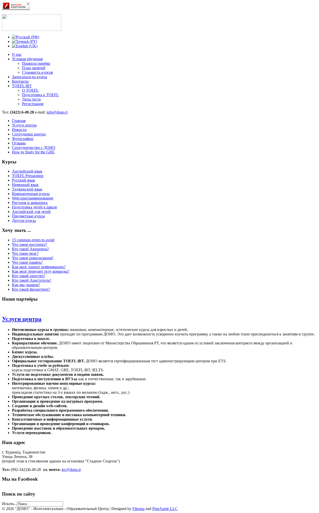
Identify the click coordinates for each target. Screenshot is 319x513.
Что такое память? (27, 262)
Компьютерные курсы (31, 194)
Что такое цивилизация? (32, 258)
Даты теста (31, 99)
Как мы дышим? (26, 285)
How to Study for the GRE (33, 152)
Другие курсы (24, 220)
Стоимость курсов (37, 72)
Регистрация (32, 104)
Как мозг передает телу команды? (40, 271)
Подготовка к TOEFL (40, 95)
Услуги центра (24, 125)
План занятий (33, 68)
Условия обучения (27, 59)
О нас (17, 54)
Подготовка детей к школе (34, 207)
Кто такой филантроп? (31, 289)
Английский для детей (31, 211)
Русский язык (23, 180)
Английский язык (27, 171)
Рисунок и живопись (30, 202)
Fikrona (138, 509)
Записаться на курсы (29, 77)
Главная (18, 121)
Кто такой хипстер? (28, 276)
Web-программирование (32, 198)
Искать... (9, 504)
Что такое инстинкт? (29, 244)
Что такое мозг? (25, 253)
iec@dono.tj (71, 469)
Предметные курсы (28, 216)
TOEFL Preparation (27, 176)
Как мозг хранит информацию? (39, 267)
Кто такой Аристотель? (31, 280)
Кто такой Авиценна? (30, 249)
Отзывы (19, 143)
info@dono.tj (57, 112)
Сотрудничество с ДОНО (33, 147)
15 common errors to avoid (33, 240)
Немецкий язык (25, 185)
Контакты (20, 81)
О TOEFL (30, 90)
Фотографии (22, 138)
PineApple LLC (165, 509)
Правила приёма (36, 63)
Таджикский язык (27, 189)
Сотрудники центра (29, 134)
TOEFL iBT (22, 86)
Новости (19, 130)
